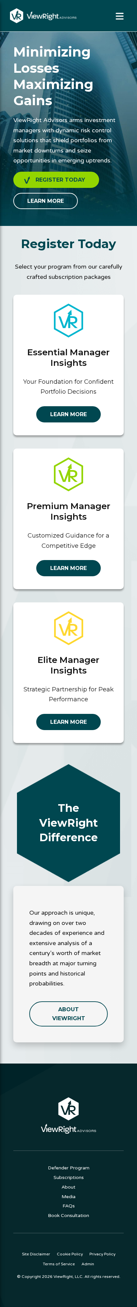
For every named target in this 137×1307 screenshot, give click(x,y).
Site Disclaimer (36, 1254)
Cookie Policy (70, 1254)
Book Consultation (68, 1215)
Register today (60, 180)
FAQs (69, 1206)
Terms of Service (59, 1264)
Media (68, 1196)
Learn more (45, 201)
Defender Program (68, 1168)
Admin (87, 1264)
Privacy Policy (102, 1254)
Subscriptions (69, 1177)
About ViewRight (68, 1014)
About (68, 1187)
